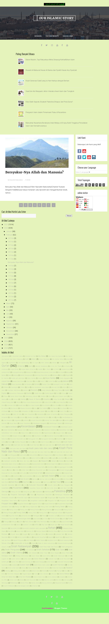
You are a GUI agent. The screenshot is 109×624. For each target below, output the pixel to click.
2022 (6, 228)
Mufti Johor (23, 473)
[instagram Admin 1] (94, 157)
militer (17, 470)
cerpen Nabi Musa (18, 381)
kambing (67, 420)
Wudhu (70, 583)
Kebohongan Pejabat (55, 423)
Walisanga (5, 583)
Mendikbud (50, 467)
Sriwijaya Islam (7, 556)
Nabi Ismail (57, 479)
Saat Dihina (41, 534)
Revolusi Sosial (53, 531)
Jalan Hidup (13, 417)
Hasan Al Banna (34, 399)
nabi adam (38, 476)
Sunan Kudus (51, 562)
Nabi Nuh (26, 482)
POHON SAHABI (55, 518)
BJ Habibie (5, 378)
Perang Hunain (13, 509)
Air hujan (35, 362)
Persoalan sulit (52, 516)
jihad (58, 417)
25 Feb (11, 297)
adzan (68, 359)
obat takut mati (65, 488)
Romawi (4, 534)
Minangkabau (52, 470)
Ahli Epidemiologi (23, 362)
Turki (35, 574)
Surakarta (14, 565)
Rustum (32, 534)
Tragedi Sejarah (27, 574)
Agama (4, 362)
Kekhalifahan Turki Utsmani (10, 433)
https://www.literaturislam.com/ (32, 402)
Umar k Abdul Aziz (39, 577)
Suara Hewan (36, 556)
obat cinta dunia (52, 488)
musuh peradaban (27, 476)
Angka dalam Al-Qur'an (28, 369)
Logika (53, 458)
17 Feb (11, 276)
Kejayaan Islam (21, 430)
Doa (28, 387)
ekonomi (25, 390)
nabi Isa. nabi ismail (45, 479)
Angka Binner (14, 369)
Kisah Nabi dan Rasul (20, 445)
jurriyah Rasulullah (36, 420)
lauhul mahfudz (36, 458)
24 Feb (11, 293)
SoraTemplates (47, 608)
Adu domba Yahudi (58, 359)
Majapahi (35, 461)
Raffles (37, 524)
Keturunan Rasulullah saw (18, 439)
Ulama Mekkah (64, 574)
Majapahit (44, 461)
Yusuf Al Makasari (9, 586)
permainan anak (26, 516)
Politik (70, 519)
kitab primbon (33, 455)
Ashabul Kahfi (6, 372)
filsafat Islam (38, 393)
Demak (36, 384)
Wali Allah (59, 580)
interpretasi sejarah (39, 411)
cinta (36, 381)
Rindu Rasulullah (65, 531)
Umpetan (62, 577)
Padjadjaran (38, 491)
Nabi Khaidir (66, 479)
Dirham (22, 387)
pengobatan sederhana (37, 500)
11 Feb (11, 259)
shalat (33, 543)
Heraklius (47, 399)
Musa (9, 476)
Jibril (52, 417)
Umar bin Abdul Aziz (9, 577)
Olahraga (5, 492)
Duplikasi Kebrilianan (14, 390)
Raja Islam (45, 524)
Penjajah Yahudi (7, 504)
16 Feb (11, 273)
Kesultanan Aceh (39, 436)
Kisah (36, 442)
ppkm (21, 521)
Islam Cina (63, 411)
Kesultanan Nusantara (53, 436)
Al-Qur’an (20, 366)
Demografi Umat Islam (60, 384)
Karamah (4, 423)
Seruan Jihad (6, 543)
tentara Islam (36, 571)
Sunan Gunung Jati (27, 562)
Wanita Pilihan (25, 583)
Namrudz (67, 482)
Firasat (70, 393)
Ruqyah (25, 534)
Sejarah (51, 537)
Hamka (23, 399)
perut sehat (36, 518)
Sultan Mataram (39, 559)
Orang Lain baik (16, 491)
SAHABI (12, 537)
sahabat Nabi (60, 534)
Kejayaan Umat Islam (35, 430)
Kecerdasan (28, 426)
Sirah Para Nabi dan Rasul (48, 547)
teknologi (8, 571)
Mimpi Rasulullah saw (39, 470)
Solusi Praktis (66, 553)
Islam (49, 411)
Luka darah (61, 458)
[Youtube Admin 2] (84, 151)
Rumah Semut (15, 534)
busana (40, 378)
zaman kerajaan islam (23, 586)
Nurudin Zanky (52, 485)
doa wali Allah (56, 387)
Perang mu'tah (68, 509)
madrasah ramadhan (10, 461)
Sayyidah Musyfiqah (40, 537)
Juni (8, 314)
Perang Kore (57, 509)
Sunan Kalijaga (39, 562)
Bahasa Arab (30, 372)
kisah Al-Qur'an (56, 442)
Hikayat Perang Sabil (8, 402)
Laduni (27, 458)
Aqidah (40, 369)
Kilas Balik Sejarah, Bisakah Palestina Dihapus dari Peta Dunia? (49, 102)
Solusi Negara (55, 553)
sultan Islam (27, 559)
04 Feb (11, 242)
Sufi (69, 556)
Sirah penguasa (66, 547)
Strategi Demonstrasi (22, 556)
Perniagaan (36, 516)
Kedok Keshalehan (9, 430)
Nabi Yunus (46, 482)
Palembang (48, 491)
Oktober (9, 328)
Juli (7, 317)
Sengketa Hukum (52, 540)
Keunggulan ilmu (33, 439)
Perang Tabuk (32, 512)
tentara (27, 571)
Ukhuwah (54, 574)
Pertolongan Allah (24, 519)
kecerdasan (12, 427)
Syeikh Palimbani (58, 565)
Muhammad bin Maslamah (53, 473)
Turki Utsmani (44, 574)
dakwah (66, 381)
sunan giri (5, 562)
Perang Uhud (43, 512)
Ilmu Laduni (43, 408)
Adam (34, 359)
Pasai (32, 494)
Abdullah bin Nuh (30, 356)
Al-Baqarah (62, 362)
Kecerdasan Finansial (50, 427)
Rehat (51, 527)
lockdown (46, 458)
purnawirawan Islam (8, 524)
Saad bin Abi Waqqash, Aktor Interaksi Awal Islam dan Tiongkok (50, 91)
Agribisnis (12, 362)
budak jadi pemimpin (18, 378)
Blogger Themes (60, 608)
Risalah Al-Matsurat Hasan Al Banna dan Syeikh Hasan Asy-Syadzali (51, 70)
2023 (6, 338)
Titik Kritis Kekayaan (13, 574)
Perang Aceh (19, 506)
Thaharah (51, 571)
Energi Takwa (58, 390)
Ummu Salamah (52, 577)
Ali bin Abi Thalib (55, 366)
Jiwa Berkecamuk (67, 417)
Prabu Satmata (29, 521)
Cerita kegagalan (65, 378)
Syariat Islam (25, 565)
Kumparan (5, 458)
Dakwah (5, 384)
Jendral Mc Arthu (44, 417)
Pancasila (4, 494)
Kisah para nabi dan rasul (41, 448)
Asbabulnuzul (66, 369)
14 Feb (11, 266)
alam (30, 366)
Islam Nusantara (29, 414)
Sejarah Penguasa (18, 540)
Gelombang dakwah (31, 396)
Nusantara (18, 488)
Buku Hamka (31, 378)
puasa (57, 521)
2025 (6, 345)
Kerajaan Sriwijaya (17, 436)
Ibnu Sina (55, 405)
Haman (16, 399)
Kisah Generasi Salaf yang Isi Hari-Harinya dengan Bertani (47, 81)
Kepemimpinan (48, 433)
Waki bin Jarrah (48, 580)
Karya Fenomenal (25, 423)
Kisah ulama (23, 455)
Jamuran (22, 417)
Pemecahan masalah (8, 497)
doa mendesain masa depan (40, 387)
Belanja (16, 375)
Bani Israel (61, 372)
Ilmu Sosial (63, 408)
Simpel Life (5, 547)
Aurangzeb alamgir (18, 372)
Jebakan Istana (31, 417)
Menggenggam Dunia (63, 467)
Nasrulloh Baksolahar (8, 485)
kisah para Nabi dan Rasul (17, 448)
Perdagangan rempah (56, 512)
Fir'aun (64, 393)
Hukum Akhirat (48, 402)
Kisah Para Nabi (34, 445)
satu (30, 537)
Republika (11, 531)
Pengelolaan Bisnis (64, 497)
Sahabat (50, 534)
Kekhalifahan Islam (64, 430)
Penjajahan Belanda (23, 503)
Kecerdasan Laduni (66, 427)
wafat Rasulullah (31, 580)
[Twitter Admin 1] (84, 157)
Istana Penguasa (65, 414)
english (67, 390)
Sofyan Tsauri (44, 553)
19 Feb (11, 283)
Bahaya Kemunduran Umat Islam (46, 372)
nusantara (5, 488)
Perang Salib (20, 513)
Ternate (44, 571)
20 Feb (11, 286)
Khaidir (10, 442)
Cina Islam (29, 381)
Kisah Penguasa (12, 455)
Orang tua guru (28, 491)
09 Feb (11, 252)
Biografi (68, 375)
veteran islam (13, 580)
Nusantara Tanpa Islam (36, 488)
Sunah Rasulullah (65, 559)
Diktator (6, 387)
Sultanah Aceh (52, 559)
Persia (44, 516)
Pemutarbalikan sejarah (38, 497)
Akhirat (54, 362)
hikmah (18, 402)
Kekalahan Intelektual (50, 430)
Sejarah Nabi (59, 537)
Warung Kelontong (47, 583)
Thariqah (59, 571)
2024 (6, 341)
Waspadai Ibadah (60, 583)
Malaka (61, 461)
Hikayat (67, 399)
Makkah (53, 461)
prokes (51, 521)
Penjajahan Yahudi (36, 503)
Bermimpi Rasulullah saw (42, 375)
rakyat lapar (54, 524)
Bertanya (55, 375)
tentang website (18, 571)
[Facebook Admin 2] (79, 151)
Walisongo (14, 583)
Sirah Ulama (16, 552)
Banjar (68, 372)
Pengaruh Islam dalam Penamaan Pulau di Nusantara (46, 112)
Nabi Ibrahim (24, 479)
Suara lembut (47, 556)
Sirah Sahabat (42, 549)
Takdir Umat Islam (13, 568)
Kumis (68, 455)
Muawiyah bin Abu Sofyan (9, 473)
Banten (4, 375)
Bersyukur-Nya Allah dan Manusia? (34, 172)
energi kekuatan (46, 390)
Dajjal (58, 381)
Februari (9, 235)
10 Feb (11, 255)
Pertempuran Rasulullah (9, 518)
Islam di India (17, 414)
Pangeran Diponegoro (18, 495)
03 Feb (11, 238)
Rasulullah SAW (15, 528)
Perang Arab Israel (46, 506)
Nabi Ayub (5, 479)
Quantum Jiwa (27, 524)
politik (64, 518)
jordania (26, 420)
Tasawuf (69, 568)
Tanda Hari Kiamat (57, 568)
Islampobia (40, 414)
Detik (70, 384)
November (10, 331)
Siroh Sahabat (33, 553)
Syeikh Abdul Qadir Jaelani (42, 565)
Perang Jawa (24, 509)
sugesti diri (5, 559)
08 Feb (11, 249)
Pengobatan (23, 500)
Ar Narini (47, 369)
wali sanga (67, 580)
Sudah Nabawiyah (59, 556)
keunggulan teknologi (47, 439)
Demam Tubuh (46, 384)
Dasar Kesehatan (17, 384)
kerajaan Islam (60, 433)
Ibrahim (63, 405)
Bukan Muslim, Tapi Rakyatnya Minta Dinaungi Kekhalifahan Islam (50, 60)
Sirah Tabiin (60, 550)
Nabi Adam (49, 476)
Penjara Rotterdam (49, 503)
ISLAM (55, 411)
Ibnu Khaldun (46, 405)
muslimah (16, 476)
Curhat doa (51, 381)
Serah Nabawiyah (65, 540)
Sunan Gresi (15, 562)
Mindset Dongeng (64, 470)
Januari (9, 231)
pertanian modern (65, 516)
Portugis (13, 521)
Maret (8, 303)
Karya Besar (13, 423)
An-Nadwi (67, 366)
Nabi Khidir (5, 482)
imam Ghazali (14, 411)
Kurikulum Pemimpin (16, 458)
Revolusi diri (30, 531)
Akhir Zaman (45, 362)
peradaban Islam (7, 506)
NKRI (19, 485)
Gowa (50, 396)
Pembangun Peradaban (62, 494)
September (10, 324)
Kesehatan (29, 436)
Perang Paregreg (9, 512)
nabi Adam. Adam (64, 476)
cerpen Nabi (6, 381)
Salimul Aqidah (22, 537)
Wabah (22, 580)
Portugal (6, 521)
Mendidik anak (24, 467)
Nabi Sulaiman (36, 482)
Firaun (6, 396)
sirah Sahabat (30, 550)
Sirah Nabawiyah (21, 546)
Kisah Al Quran (45, 442)
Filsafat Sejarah (49, 393)
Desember (10, 334)
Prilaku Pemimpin (41, 521)
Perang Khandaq (47, 509)
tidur (65, 571)
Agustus (9, 321)
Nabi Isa (34, 479)
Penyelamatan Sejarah (63, 503)
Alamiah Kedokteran (41, 366)
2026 (6, 348)
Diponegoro (14, 387)
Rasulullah (5, 528)
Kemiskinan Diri (36, 433)
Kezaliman (60, 439)
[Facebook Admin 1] (79, 157)
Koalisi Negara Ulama (46, 455)
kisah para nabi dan (48, 445)
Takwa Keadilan (32, 568)
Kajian (60, 420)
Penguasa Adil (52, 500)
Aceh (27, 359)
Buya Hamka (50, 378)
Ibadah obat (22, 405)
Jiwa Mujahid (8, 420)
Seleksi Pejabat (40, 540)
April (8, 307)
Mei (7, 310)
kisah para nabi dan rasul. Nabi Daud (39, 452)
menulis (4, 470)
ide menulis (14, 408)
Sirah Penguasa (12, 549)
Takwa (23, 568)
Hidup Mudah (57, 399)
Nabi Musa (15, 482)
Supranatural (5, 565)
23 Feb (11, 290)
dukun (64, 387)
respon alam (20, 531)
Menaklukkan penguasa (11, 467)
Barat (9, 375)
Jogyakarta (18, 420)
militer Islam (25, 470)
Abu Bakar (41, 356)
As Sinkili (56, 369)
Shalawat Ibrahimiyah (63, 543)
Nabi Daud (14, 479)
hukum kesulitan (61, 402)
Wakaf (40, 580)
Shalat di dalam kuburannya (46, 543)
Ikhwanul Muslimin (26, 408)
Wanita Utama (35, 583)
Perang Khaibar (34, 509)
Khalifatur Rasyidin (20, 442)
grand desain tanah (61, 396)
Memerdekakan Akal (66, 464)
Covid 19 (43, 381)
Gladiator (43, 396)
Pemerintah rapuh (22, 497)
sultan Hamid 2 (16, 559)
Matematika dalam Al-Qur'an (10, 464)
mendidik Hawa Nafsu (38, 467)
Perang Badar (60, 507)
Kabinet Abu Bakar (50, 420)
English (4, 393)
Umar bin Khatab (25, 577)
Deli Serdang (28, 384)
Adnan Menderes (44, 359)
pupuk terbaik (66, 521)
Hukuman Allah (11, 405)
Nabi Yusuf (57, 482)
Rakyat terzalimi (65, 524)
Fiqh (57, 393)
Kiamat (30, 442)
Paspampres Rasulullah (44, 494)
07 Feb (11, 245)
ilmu (35, 408)
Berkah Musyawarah (26, 375)
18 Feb (11, 279)
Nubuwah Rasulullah (36, 485)
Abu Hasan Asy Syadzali (55, 356)
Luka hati (69, 458)
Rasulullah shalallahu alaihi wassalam (34, 528)
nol (25, 485)
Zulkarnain (35, 586)
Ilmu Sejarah (54, 408)
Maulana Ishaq (25, 464)
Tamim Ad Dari (44, 568)
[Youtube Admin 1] (89, 157)
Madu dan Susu (25, 461)
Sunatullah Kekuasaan (63, 562)
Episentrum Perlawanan (17, 393)
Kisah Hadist (67, 442)
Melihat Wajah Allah (52, 464)
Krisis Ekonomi (59, 455)
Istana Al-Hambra (52, 414)
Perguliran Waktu (14, 516)
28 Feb (11, 300)
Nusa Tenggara (65, 485)
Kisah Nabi (7, 445)
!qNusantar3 (5, 356)
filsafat (28, 393)
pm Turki (45, 518)
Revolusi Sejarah (41, 531)
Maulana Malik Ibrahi (38, 464)
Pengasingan (52, 497)
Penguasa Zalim (65, 500)
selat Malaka (30, 540)
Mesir (10, 470)
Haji (10, 399)
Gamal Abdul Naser (16, 396)
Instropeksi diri (26, 411)
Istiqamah (5, 417)
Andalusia (5, 369)
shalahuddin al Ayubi (21, 543)
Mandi (68, 461)
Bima (61, 375)
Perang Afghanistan (32, 506)
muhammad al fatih (35, 473)
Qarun (18, 524)
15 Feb (11, 269)
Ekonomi (34, 390)
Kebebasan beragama (40, 423)
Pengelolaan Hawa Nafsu (9, 500)
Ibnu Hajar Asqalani (34, 405)
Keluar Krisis (25, 433)
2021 (6, 225)
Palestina (59, 491)
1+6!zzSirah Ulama (17, 356)
